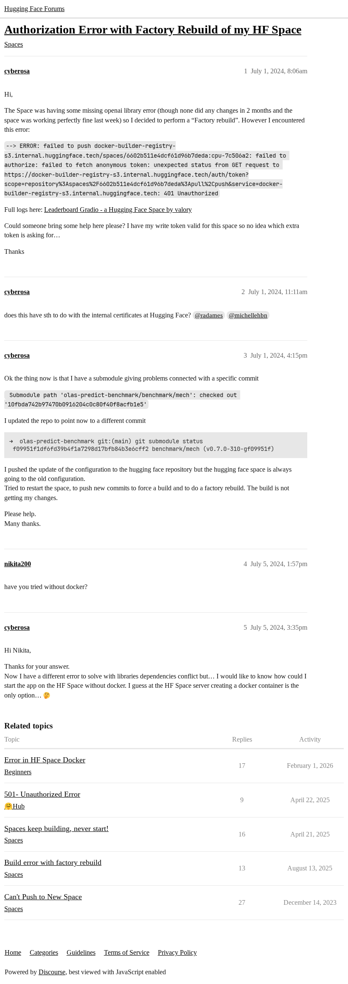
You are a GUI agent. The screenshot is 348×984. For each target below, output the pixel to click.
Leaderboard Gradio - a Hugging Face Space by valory (118, 209)
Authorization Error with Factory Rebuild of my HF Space (152, 29)
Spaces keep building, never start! (56, 828)
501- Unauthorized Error (42, 794)
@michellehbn (248, 315)
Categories (44, 952)
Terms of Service (126, 952)
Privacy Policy (177, 952)
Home (13, 952)
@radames (209, 315)
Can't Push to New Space (43, 896)
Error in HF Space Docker (44, 760)
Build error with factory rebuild (52, 862)
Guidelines (81, 952)
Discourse (52, 972)
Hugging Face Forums (34, 8)
